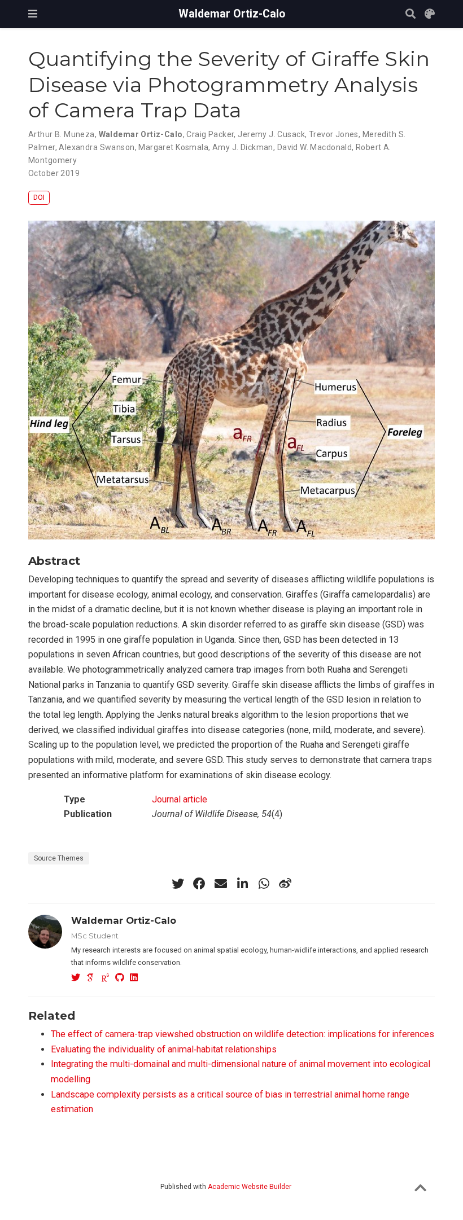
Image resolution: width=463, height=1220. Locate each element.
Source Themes (59, 858)
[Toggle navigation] (32, 13)
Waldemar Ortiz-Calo (231, 13)
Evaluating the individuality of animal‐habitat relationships (164, 1049)
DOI (39, 197)
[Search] (410, 14)
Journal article (179, 799)
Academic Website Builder (249, 1187)
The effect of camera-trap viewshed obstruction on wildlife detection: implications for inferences (242, 1034)
